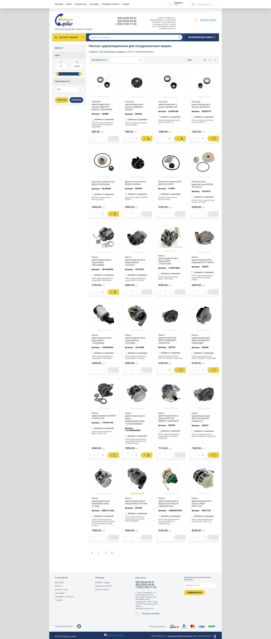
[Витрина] (205, 60)
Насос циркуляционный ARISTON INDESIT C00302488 (201, 339)
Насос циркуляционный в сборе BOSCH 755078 (203, 260)
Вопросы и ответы (103, 586)
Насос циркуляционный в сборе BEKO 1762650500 (102, 339)
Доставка (59, 4)
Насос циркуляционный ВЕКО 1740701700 (104, 416)
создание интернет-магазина (180, 636)
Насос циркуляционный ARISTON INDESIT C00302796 (167, 339)
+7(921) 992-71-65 (126, 24)
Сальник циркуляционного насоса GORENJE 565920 (134, 105)
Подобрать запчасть (110, 4)
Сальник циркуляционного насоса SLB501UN (167, 104)
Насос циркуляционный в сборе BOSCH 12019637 (135, 261)
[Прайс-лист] (215, 60)
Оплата (69, 4)
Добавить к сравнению (104, 119)
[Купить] (146, 138)
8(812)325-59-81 (127, 18)
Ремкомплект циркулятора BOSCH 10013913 (202, 184)
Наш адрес (94, 4)
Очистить (76, 100)
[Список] (210, 60)
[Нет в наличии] (113, 138)
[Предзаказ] (213, 138)
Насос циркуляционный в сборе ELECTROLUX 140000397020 (168, 502)
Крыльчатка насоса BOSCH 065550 (135, 183)
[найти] (179, 37)
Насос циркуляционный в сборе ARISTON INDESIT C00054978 (168, 417)
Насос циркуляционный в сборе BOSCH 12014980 (135, 339)
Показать (62, 100)
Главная (125, 4)
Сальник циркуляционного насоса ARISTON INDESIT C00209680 (102, 105)
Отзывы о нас (81, 4)
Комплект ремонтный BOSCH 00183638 (103, 183)
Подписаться (194, 592)
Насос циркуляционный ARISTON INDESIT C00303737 (201, 417)
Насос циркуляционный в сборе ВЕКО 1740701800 (168, 259)
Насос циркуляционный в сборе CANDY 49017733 (201, 502)
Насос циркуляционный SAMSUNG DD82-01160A (101, 502)
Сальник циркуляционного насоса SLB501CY (201, 104)
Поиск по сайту (102, 589)
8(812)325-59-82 (127, 21)
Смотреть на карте (208, 20)
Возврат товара (102, 582)
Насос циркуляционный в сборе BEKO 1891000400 (102, 261)
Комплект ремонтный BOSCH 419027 (169, 183)
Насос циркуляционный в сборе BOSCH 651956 (136, 501)
